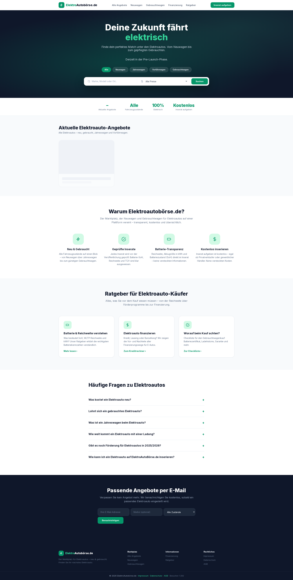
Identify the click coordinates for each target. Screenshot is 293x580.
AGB (206, 564)
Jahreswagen (139, 70)
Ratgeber (191, 5)
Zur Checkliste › (192, 351)
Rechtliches (209, 552)
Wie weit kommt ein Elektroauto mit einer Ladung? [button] (122, 434)
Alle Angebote (119, 5)
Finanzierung (175, 5)
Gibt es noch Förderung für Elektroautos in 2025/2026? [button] (125, 445)
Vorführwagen (158, 70)
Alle (106, 70)
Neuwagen (136, 5)
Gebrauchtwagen (155, 5)
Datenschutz (210, 560)
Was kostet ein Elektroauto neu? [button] (110, 399)
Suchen (200, 81)
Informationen (172, 552)
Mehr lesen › (70, 351)
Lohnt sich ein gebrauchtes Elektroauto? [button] (115, 411)
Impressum (209, 556)
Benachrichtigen (110, 520)
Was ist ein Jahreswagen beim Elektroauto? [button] (117, 422)
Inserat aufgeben (222, 5)
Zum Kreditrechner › (135, 351)
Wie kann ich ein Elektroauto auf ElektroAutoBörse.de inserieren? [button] (131, 457)
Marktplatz (132, 552)
